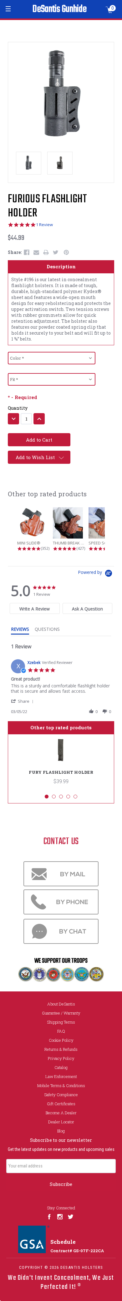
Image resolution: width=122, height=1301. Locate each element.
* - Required (22, 397)
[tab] (35, 608)
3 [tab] (61, 796)
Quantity (18, 408)
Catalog (61, 1067)
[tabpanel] (61, 764)
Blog (61, 1131)
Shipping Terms (61, 1022)
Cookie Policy (61, 1040)
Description (61, 266)
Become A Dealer (61, 1113)
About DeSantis (61, 1004)
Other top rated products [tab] (61, 727)
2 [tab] (54, 796)
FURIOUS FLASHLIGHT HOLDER (47, 206)
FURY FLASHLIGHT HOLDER (61, 772)
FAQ (61, 1031)
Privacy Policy (61, 1058)
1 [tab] (46, 796)
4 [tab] (68, 796)
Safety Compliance (61, 1094)
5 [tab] (75, 796)
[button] (23, 701)
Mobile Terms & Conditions (61, 1085)
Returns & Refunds (61, 1049)
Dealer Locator (61, 1122)
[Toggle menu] (8, 8)
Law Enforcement (61, 1076)
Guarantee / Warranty (61, 1013)
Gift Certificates (61, 1103)
